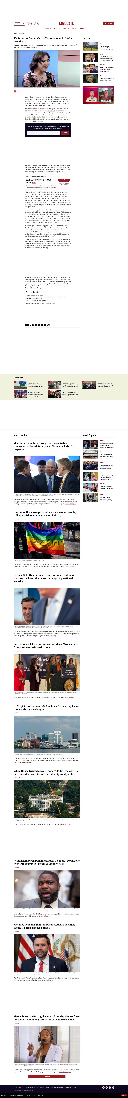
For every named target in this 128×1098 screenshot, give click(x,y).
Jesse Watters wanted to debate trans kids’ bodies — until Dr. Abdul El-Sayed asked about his (107, 447)
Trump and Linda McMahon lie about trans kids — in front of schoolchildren (106, 500)
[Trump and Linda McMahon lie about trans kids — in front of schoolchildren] (90, 497)
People (101, 54)
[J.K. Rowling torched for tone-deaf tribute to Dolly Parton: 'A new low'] (90, 476)
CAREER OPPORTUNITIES (30, 1087)
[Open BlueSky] (31, 23)
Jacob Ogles (17, 519)
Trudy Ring (20, 90)
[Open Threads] (35, 23)
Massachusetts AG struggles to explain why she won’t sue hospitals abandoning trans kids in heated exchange (47, 1018)
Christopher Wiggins (18, 453)
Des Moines (51, 111)
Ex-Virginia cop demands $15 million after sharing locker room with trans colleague (47, 707)
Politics (46, 28)
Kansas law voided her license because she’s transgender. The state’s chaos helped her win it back (36, 385)
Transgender (21, 33)
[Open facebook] (28, 23)
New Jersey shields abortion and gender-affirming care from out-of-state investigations (46, 645)
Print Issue (102, 65)
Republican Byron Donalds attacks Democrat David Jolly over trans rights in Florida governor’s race (47, 862)
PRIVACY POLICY (49, 1087)
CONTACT (15, 1087)
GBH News (26, 1065)
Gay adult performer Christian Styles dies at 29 (106, 488)
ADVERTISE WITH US (40, 1087)
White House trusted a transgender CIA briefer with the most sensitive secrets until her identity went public (46, 772)
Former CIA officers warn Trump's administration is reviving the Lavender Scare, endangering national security (44, 578)
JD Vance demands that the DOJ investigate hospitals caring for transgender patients (44, 926)
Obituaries (102, 484)
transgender (29, 99)
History (74, 28)
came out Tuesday (38, 109)
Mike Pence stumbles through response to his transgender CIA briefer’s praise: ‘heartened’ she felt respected (44, 446)
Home (15, 33)
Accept (124, 1095)
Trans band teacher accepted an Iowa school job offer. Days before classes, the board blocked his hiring (71, 385)
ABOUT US (21, 1087)
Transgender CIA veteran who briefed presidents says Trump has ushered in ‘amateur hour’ (105, 385)
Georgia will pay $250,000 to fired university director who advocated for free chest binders (107, 49)
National (102, 441)
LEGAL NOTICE (75, 1087)
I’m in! (65, 133)
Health (64, 28)
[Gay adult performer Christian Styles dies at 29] (90, 487)
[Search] (101, 23)
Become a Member (64, 180)
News (55, 28)
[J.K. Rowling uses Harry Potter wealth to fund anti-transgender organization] (54, 394)
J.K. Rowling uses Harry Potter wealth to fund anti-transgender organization (70, 394)
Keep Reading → (70, 504)
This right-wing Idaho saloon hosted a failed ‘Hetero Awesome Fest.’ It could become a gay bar (107, 457)
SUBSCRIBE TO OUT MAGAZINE (18, 23)
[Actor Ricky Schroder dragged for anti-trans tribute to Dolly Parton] (90, 57)
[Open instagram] (38, 23)
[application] (98, 95)
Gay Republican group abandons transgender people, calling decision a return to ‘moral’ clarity (45, 513)
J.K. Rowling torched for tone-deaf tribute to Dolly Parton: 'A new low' (107, 478)
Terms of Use (39, 1095)
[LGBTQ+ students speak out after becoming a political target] (90, 68)
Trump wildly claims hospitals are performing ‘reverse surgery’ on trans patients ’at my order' (36, 395)
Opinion (82, 28)
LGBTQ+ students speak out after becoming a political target (107, 69)
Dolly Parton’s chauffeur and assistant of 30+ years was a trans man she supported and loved (107, 81)
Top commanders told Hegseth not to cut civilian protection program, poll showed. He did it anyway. (106, 468)
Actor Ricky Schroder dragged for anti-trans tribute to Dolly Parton (106, 58)
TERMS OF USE (68, 1087)
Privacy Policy (29, 1095)
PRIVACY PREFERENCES (58, 1087)
